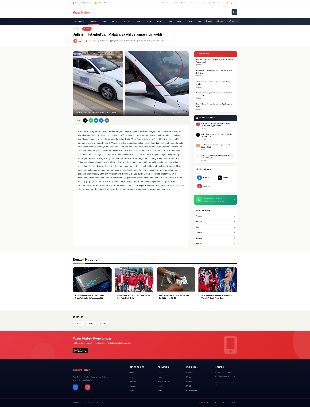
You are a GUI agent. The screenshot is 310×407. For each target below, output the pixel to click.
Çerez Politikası (214, 3)
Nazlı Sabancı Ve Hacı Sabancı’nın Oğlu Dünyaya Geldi (214, 105)
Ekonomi (199, 221)
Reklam (183, 3)
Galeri (222, 21)
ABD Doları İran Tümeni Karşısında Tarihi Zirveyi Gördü (213, 83)
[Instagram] (235, 3)
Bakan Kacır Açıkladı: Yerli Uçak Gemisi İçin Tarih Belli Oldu (214, 72)
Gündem (93, 21)
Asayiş (159, 21)
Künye (175, 3)
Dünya (179, 21)
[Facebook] (227, 3)
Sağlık (149, 21)
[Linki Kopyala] (107, 120)
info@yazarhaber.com (226, 377)
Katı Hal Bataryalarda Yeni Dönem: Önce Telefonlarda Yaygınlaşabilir (215, 61)
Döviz (160, 372)
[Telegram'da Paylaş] (96, 120)
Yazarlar (235, 21)
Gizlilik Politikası (204, 403)
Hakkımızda (165, 3)
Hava (160, 377)
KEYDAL (227, 382)
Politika (138, 21)
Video (210, 21)
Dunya (198, 244)
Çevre (190, 21)
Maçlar (160, 386)
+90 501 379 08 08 (225, 372)
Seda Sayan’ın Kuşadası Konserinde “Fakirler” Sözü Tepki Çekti (214, 94)
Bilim (199, 21)
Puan (160, 390)
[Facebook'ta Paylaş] (101, 120)
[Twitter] (231, 3)
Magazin (127, 21)
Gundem (199, 216)
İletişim (192, 3)
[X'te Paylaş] (85, 120)
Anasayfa (81, 21)
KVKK (203, 3)
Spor (104, 21)
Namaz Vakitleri (164, 381)
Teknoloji (115, 21)
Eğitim (169, 21)
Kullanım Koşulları (219, 403)
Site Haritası (233, 403)
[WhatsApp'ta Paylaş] (91, 120)
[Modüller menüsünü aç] (234, 12)
